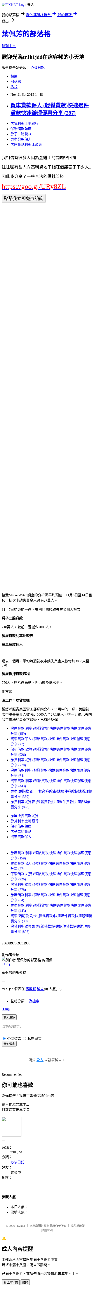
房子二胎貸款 (20, 134)
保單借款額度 (20, 129)
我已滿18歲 (10, 1282)
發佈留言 (9, 1044)
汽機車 (34, 1001)
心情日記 (38, 67)
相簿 (13, 76)
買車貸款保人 (20, 139)
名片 (13, 87)
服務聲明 (47, 1230)
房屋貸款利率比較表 (26, 144)
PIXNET (20, 1225)
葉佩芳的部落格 (26, 34)
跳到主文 (9, 46)
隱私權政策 (78, 1225)
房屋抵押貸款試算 (24, 816)
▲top (6, 1009)
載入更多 (9, 1017)
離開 (25, 1282)
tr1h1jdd (7, 964)
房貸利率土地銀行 (24, 123)
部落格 (15, 81)
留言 (40, 989)
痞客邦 (31, 989)
